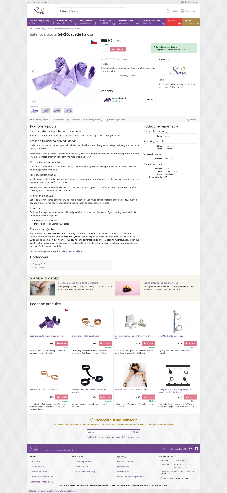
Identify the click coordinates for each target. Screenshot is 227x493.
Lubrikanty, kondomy (150, 21)
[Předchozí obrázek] (33, 71)
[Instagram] (191, 449)
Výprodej (172, 20)
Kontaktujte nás (44, 2)
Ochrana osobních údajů (85, 471)
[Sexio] (178, 70)
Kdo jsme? (32, 2)
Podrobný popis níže (128, 75)
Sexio (161, 79)
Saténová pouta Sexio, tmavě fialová (46, 335)
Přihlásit (184, 2)
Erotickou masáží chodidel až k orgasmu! (78, 282)
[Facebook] (196, 449)
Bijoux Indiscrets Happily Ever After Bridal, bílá (134, 337)
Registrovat (194, 2)
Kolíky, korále (86, 21)
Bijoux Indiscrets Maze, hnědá (85, 335)
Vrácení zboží (123, 471)
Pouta (50, 28)
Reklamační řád (81, 466)
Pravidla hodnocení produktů (130, 476)
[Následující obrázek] (94, 71)
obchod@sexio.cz (181, 460)
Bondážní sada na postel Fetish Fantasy (133, 389)
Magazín (189, 21)
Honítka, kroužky (64, 21)
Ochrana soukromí (38, 471)
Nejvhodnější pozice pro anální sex (160, 282)
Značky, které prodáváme (41, 476)
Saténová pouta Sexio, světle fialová (69, 28)
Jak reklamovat (124, 466)
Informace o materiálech (41, 481)
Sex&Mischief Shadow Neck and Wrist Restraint (89, 390)
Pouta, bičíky (105, 21)
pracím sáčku (75, 251)
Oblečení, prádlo (126, 21)
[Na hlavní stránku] (31, 28)
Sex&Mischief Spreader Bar (170, 335)
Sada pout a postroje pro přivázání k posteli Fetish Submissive (174, 390)
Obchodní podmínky (83, 461)
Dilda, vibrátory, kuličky (39, 21)
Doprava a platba (125, 461)
